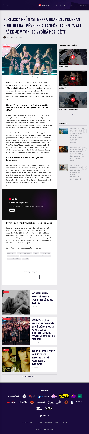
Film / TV (7, 46)
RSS (56, 423)
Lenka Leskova (11, 37)
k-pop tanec (25, 256)
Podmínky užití (26, 423)
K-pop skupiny (12, 256)
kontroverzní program (41, 256)
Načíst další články (29, 376)
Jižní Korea (27, 253)
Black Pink (11, 253)
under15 (26, 258)
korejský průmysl (14, 258)
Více (73, 115)
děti (19, 253)
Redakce (39, 423)
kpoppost (24, 248)
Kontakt (48, 423)
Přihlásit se (29, 277)
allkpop (32, 248)
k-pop (36, 253)
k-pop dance (45, 253)
